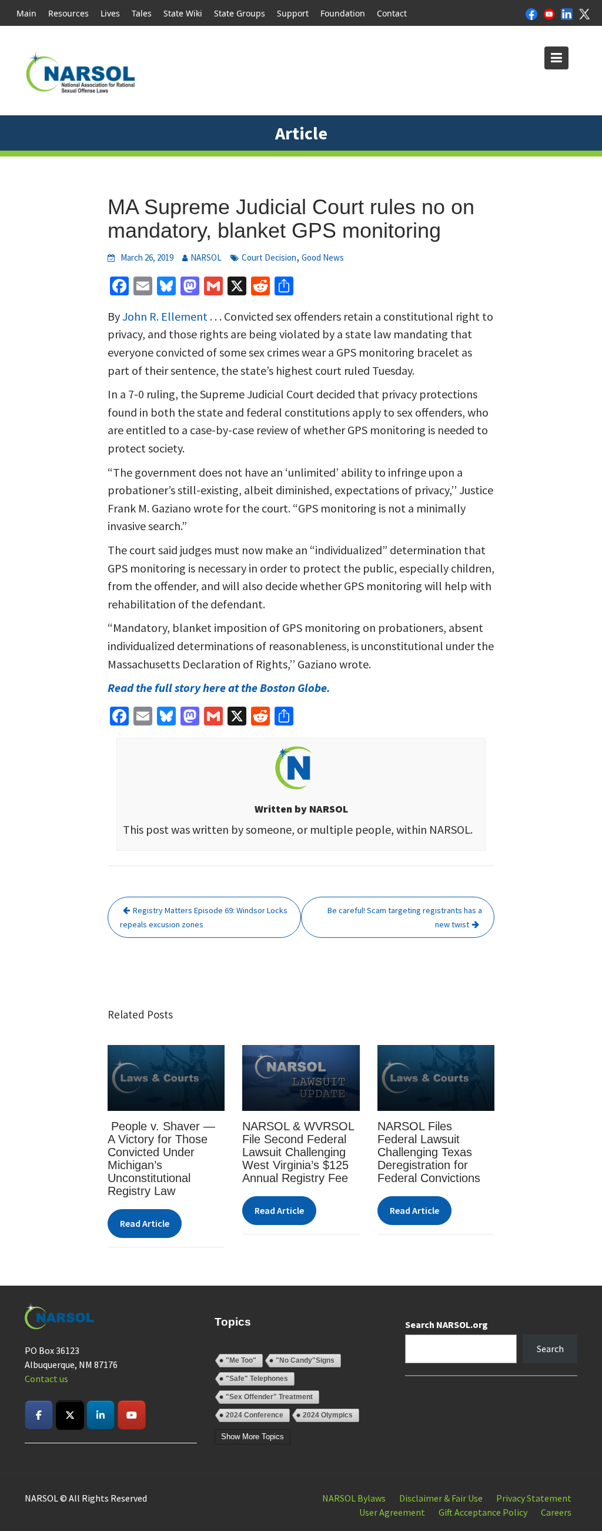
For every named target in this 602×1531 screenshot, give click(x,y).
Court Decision (269, 257)
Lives (110, 13)
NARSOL (206, 257)
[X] (584, 13)
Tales (142, 13)
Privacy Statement (533, 1498)
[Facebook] (531, 13)
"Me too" (241, 1360)
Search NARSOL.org (446, 1324)
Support (293, 13)
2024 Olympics (328, 1415)
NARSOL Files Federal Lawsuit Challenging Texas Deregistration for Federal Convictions (428, 1152)
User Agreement (392, 1512)
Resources (68, 13)
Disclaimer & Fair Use (441, 1498)
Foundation (342, 13)
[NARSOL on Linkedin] (100, 1415)
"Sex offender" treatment (269, 1397)
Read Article (144, 1223)
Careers (556, 1512)
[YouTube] (549, 13)
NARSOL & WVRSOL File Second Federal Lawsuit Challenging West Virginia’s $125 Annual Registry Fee (298, 1152)
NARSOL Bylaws (354, 1498)
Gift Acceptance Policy (483, 1512)
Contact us (46, 1378)
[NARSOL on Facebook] (39, 1415)
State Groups (239, 13)
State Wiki (182, 13)
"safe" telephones (257, 1378)
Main (26, 13)
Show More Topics (252, 1436)
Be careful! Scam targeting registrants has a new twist (404, 917)
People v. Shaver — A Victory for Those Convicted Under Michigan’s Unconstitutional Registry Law (161, 1158)
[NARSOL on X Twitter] (70, 1415)
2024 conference (254, 1415)
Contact (392, 13)
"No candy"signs (305, 1360)
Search (550, 1348)
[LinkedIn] (567, 13)
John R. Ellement (165, 316)
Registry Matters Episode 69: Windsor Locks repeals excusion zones (203, 917)
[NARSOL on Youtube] (132, 1415)
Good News (323, 257)
